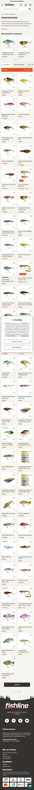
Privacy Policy (11, 336)
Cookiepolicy (25, 336)
